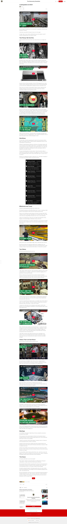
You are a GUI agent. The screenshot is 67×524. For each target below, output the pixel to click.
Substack (29, 522)
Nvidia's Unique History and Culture (25, 489)
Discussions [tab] (25, 487)
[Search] (56, 1)
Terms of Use (37, 508)
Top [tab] (20, 487)
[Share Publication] (57, 1)
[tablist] (23, 487)
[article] (33, 491)
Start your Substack (31, 520)
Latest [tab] (22, 487)
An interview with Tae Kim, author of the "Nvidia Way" (26, 490)
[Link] (18, 37)
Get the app (37, 520)
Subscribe (60, 1)
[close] (41, 494)
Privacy (32, 518)
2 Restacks (28, 481)
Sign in (65, 1)
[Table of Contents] (0, 262)
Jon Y (22, 6)
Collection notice (37, 518)
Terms (34, 518)
